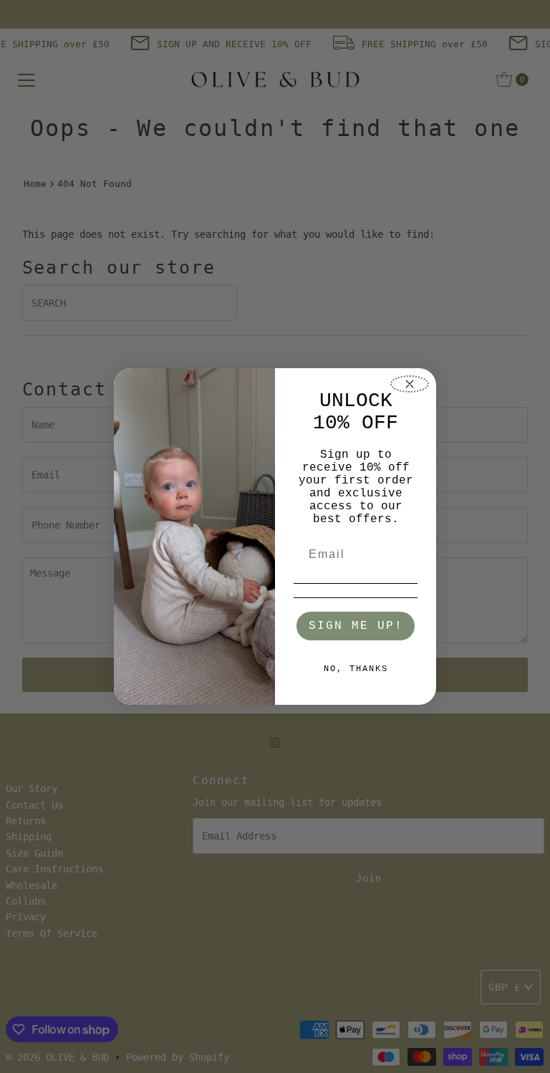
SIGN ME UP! (356, 626)
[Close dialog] (409, 384)
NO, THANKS (356, 669)
